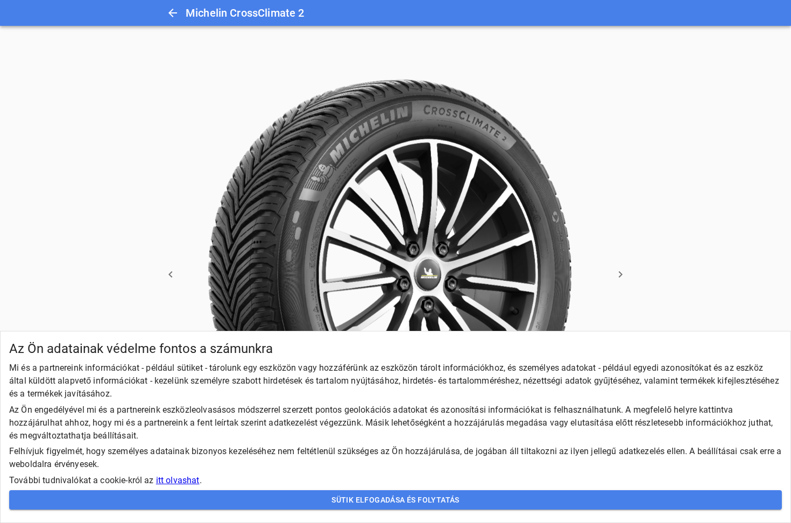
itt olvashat (178, 480)
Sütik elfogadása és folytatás (395, 500)
